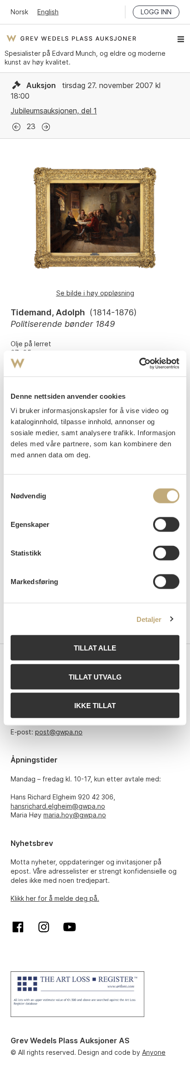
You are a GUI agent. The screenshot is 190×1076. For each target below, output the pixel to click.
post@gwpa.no (59, 732)
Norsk (19, 12)
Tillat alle (95, 648)
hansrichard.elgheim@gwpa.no (58, 806)
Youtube (69, 927)
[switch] (166, 524)
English (48, 12)
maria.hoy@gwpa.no (74, 815)
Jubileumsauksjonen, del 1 (54, 110)
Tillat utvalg (95, 676)
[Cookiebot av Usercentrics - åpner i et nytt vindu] (139, 364)
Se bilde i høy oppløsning (95, 293)
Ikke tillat (95, 705)
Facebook (18, 927)
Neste (46, 127)
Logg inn (156, 12)
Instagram (43, 927)
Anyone (154, 1052)
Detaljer (149, 619)
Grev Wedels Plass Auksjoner (71, 38)
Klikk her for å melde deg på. (55, 898)
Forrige (16, 127)
